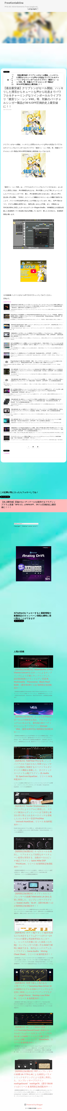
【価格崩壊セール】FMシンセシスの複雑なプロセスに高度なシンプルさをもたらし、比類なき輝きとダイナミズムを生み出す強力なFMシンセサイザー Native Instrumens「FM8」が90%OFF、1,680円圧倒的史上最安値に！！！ (37, 335)
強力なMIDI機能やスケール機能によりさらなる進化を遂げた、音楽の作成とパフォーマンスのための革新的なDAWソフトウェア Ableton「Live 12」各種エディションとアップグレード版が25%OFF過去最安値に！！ (37, 345)
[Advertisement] (33, 55)
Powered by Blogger (34, 1105)
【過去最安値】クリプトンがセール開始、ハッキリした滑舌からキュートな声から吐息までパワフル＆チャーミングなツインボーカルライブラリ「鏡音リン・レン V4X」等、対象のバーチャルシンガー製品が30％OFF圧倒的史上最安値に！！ (37, 79)
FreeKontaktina (14, 2)
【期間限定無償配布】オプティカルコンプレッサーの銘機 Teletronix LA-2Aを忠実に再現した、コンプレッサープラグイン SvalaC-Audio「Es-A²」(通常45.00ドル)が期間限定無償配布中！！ (33, 899)
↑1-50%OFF (13, 80)
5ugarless (39, 1108)
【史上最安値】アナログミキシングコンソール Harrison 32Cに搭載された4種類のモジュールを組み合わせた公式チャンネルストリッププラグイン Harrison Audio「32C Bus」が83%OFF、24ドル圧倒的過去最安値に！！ (37, 371)
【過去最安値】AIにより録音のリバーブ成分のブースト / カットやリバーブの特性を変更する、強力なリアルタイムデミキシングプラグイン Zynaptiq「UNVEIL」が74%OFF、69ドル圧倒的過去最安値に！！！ (37, 411)
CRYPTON (7, 302)
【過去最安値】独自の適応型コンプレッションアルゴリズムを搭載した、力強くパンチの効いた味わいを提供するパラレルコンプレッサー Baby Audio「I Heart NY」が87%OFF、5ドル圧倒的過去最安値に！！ (33, 381)
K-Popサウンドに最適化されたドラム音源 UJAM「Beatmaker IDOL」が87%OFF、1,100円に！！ (35, 353)
